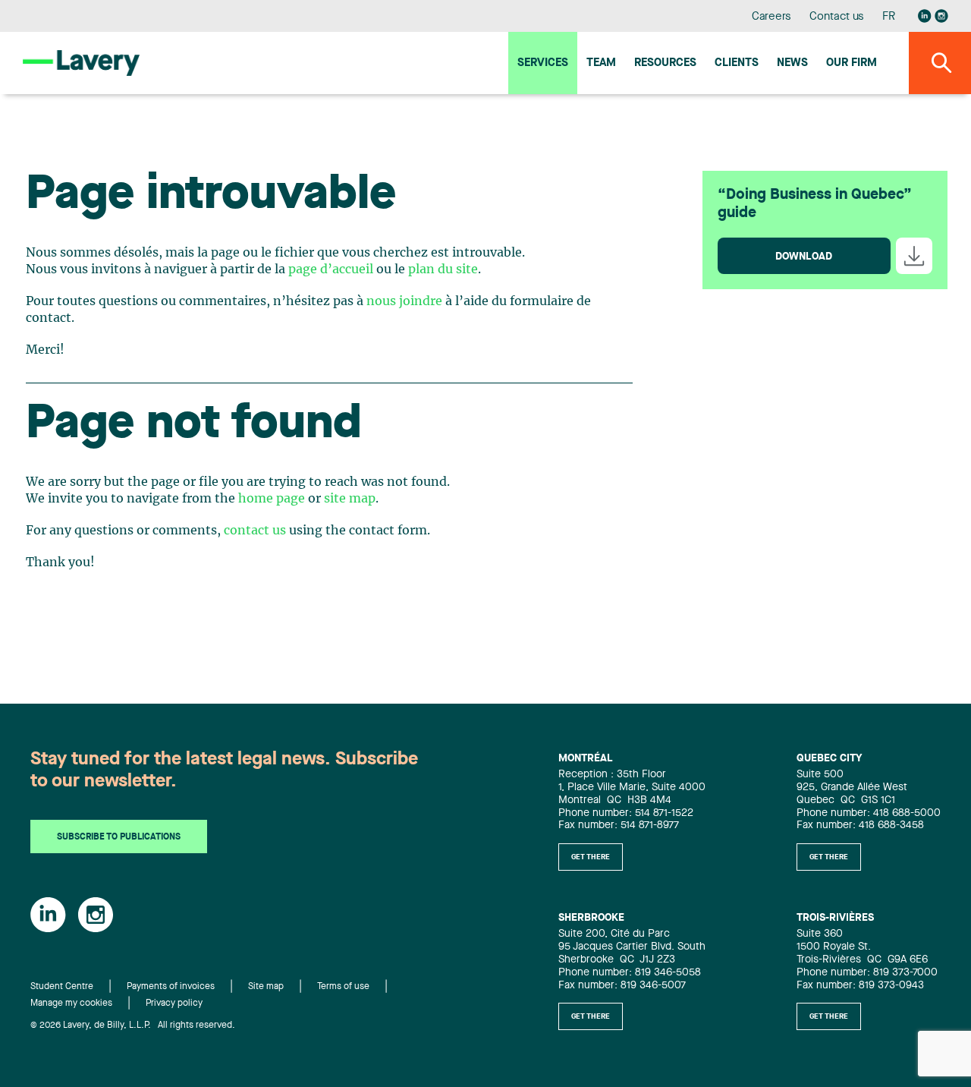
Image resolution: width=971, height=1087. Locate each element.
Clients (737, 63)
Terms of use (343, 986)
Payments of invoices (171, 986)
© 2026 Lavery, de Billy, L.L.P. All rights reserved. (132, 1025)
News (792, 63)
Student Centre (61, 986)
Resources (665, 63)
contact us (255, 531)
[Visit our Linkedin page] (925, 16)
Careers (772, 17)
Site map (266, 986)
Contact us (836, 17)
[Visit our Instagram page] (941, 16)
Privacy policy (174, 1003)
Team (601, 63)
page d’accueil (330, 269)
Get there (590, 857)
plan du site (443, 269)
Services (542, 63)
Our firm (851, 63)
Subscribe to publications (119, 837)
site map (350, 499)
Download (803, 256)
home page (271, 499)
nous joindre (404, 301)
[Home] (81, 62)
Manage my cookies (71, 1003)
